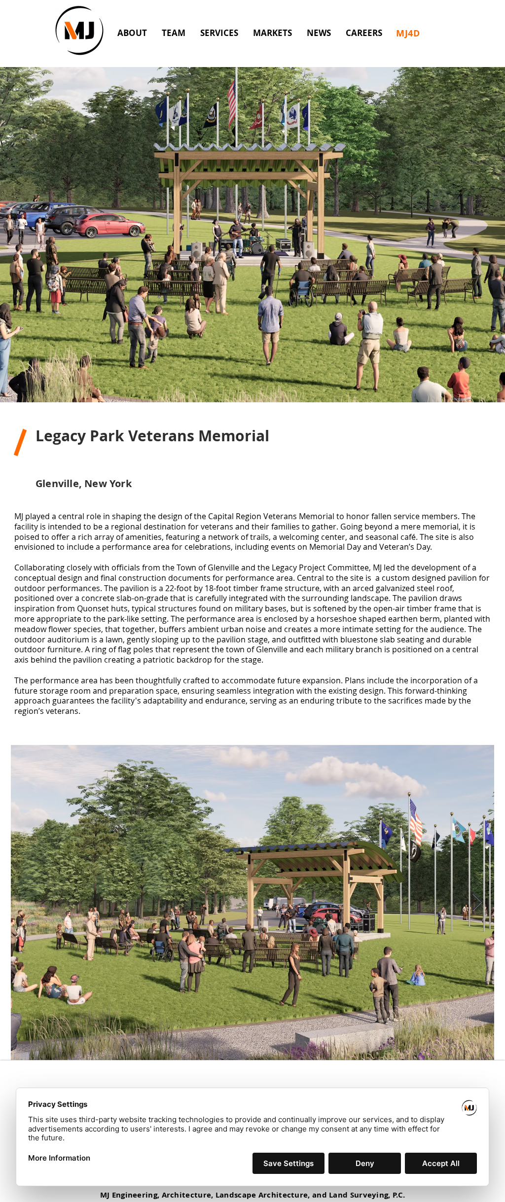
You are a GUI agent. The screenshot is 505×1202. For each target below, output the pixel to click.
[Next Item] (477, 902)
